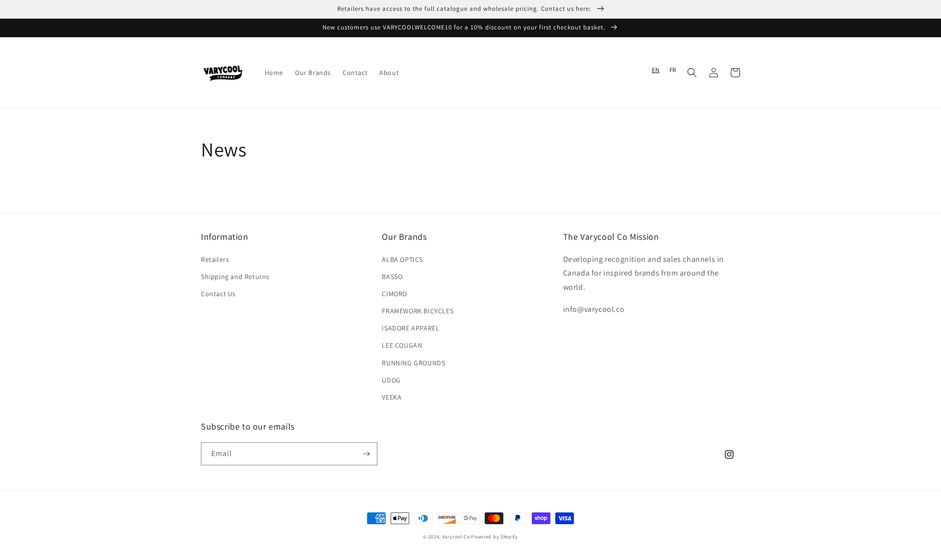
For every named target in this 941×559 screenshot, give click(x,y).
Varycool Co (456, 537)
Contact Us (218, 293)
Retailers (215, 259)
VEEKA (391, 397)
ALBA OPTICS (402, 259)
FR (672, 70)
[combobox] (656, 70)
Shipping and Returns (235, 276)
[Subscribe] (366, 453)
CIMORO (394, 293)
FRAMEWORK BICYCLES (417, 310)
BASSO (392, 276)
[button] (692, 72)
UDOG (391, 380)
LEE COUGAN (402, 345)
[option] (673, 70)
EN (656, 70)
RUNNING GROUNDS (413, 362)
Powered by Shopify (494, 537)
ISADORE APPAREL (410, 328)
